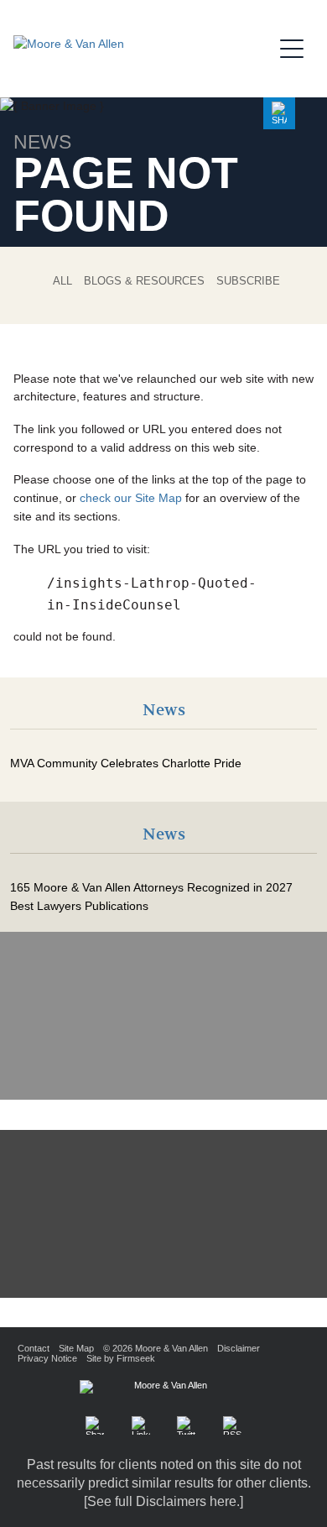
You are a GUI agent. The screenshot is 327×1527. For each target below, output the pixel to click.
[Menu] (297, 46)
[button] (279, 113)
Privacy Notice (47, 1358)
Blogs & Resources (144, 281)
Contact (33, 1348)
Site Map (76, 1348)
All (62, 281)
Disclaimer (238, 1348)
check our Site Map (131, 498)
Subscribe (248, 281)
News (164, 710)
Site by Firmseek (120, 1358)
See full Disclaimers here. (163, 1501)
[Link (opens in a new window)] (141, 1425)
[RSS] (232, 1425)
